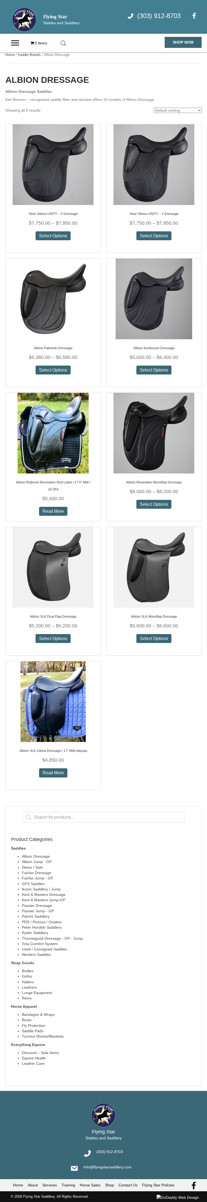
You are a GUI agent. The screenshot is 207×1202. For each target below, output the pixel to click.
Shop (109, 1185)
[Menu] (15, 43)
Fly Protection (33, 1025)
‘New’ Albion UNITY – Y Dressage (154, 214)
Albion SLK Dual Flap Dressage (53, 616)
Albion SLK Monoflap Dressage (154, 616)
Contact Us (128, 1185)
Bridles (27, 971)
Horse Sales (90, 1185)
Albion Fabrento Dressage (53, 348)
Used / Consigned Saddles (44, 949)
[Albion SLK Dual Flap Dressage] (53, 567)
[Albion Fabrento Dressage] (53, 298)
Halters (28, 982)
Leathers (29, 987)
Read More (53, 511)
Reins (27, 998)
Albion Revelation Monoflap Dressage (154, 482)
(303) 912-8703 (159, 15)
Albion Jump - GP (37, 862)
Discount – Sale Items (40, 1053)
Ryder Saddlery (35, 933)
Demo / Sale (32, 867)
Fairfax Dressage (36, 873)
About (33, 1185)
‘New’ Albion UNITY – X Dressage (53, 214)
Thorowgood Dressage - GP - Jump (52, 938)
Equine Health (34, 1058)
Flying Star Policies (158, 1185)
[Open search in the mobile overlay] (63, 43)
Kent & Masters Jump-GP (43, 900)
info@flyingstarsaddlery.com (108, 1167)
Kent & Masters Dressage (43, 894)
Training (68, 1185)
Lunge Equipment (37, 993)
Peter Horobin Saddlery (42, 927)
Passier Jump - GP (38, 911)
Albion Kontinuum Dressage (154, 348)
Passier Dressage (37, 905)
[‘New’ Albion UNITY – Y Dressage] (153, 164)
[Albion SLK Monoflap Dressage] (153, 567)
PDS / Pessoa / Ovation (42, 922)
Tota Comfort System (40, 944)
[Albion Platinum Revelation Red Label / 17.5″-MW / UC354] (53, 433)
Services (49, 1185)
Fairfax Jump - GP (37, 878)
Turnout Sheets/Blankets (43, 1036)
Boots (27, 1020)
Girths (27, 976)
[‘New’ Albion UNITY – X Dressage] (53, 164)
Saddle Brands (29, 55)
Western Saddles (36, 954)
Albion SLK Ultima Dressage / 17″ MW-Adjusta (53, 751)
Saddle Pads (32, 1031)
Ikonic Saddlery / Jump (41, 889)
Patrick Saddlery (36, 916)
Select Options (53, 236)
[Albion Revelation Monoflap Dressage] (153, 433)
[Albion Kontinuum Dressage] (153, 298)
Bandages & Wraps (38, 1014)
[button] (183, 42)
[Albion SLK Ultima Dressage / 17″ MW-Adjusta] (53, 701)
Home (10, 55)
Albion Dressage (36, 856)
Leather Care (33, 1063)
